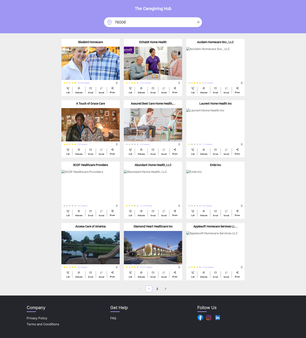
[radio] (64, 83)
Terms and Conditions (43, 324)
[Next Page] (165, 289)
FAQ (113, 318)
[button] (198, 22)
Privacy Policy (37, 318)
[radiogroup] (70, 83)
